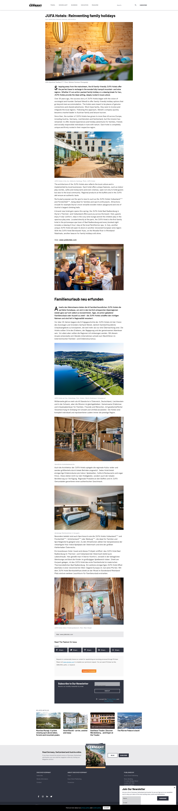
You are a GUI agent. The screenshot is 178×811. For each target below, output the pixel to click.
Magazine (95, 5)
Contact (39, 782)
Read (112, 755)
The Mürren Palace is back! (128, 730)
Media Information (42, 779)
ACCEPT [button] (106, 808)
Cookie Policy (108, 701)
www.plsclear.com (68, 662)
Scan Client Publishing (74, 779)
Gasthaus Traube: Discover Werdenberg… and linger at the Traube (101, 732)
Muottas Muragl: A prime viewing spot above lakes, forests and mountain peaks (48, 732)
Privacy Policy (111, 699)
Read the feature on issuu (65, 642)
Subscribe (143, 5)
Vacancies (71, 782)
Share (61, 650)
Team (69, 775)
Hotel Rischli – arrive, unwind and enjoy (75, 731)
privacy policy (85, 808)
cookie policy (97, 808)
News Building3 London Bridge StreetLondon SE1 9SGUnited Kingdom (131, 782)
